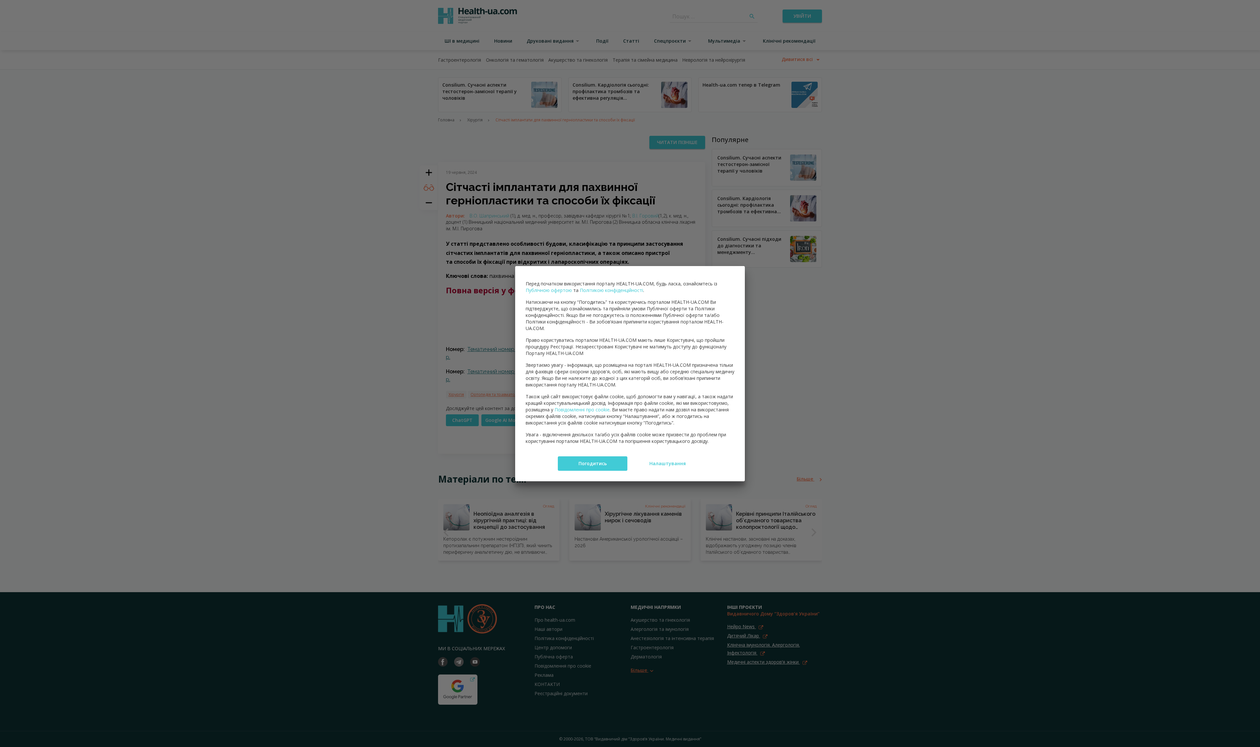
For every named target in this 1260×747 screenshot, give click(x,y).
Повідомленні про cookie (582, 409)
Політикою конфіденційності (611, 290)
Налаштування (667, 463)
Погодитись (592, 463)
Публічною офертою (549, 290)
